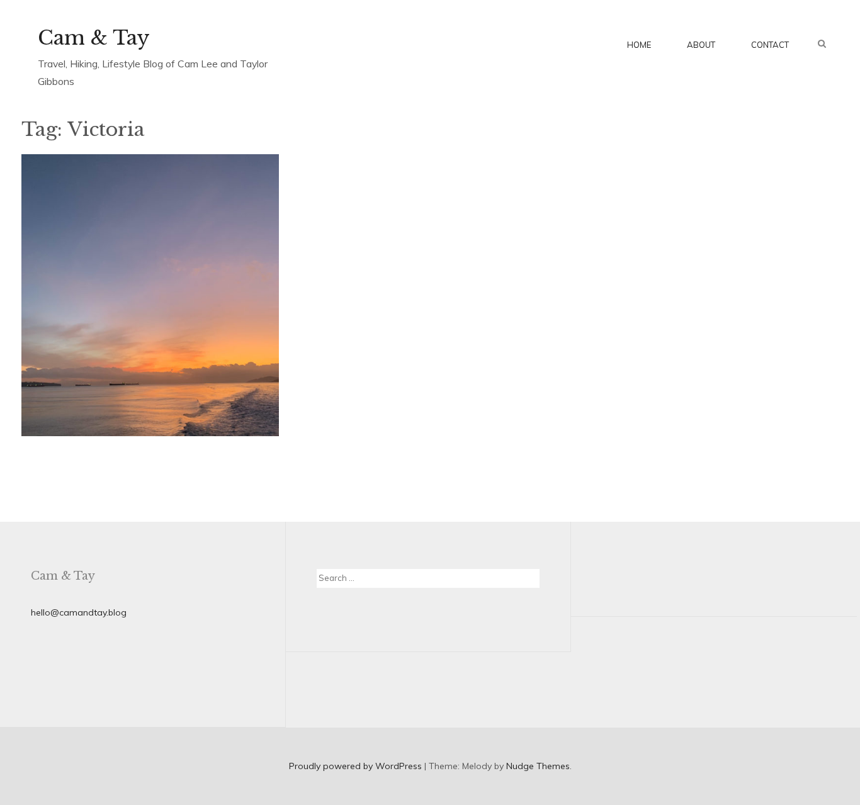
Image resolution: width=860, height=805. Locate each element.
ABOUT (701, 45)
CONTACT (770, 45)
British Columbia (158, 302)
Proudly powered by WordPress (355, 766)
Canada (213, 302)
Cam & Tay (94, 38)
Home (639, 45)
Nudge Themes (538, 766)
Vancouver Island (78, 318)
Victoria (134, 318)
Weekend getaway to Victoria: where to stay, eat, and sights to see (149, 378)
